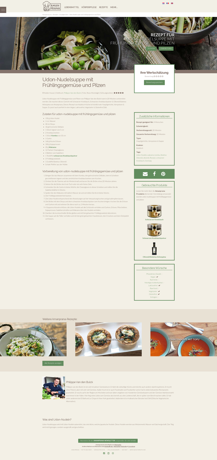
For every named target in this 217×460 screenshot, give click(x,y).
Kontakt (125, 450)
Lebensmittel (71, 7)
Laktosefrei (152, 285)
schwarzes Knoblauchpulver (65, 156)
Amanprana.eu (47, 14)
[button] (3, 10)
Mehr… (114, 7)
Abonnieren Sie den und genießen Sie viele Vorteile (108, 440)
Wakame (52, 147)
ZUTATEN (151, 48)
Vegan (153, 277)
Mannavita (118, 445)
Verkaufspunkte (99, 450)
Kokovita (124, 446)
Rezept (153, 158)
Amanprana (75, 450)
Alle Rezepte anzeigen (53, 363)
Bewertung (149, 76)
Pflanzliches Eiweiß (153, 274)
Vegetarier (153, 291)
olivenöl (146, 158)
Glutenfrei (153, 294)
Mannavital (117, 446)
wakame (150, 155)
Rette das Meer (86, 450)
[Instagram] (113, 453)
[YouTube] (108, 453)
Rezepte (103, 7)
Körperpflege (89, 7)
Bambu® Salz (109, 446)
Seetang (148, 161)
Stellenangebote (113, 450)
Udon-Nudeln (141, 155)
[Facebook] (104, 453)
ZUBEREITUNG (166, 48)
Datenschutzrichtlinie (138, 450)
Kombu (54, 135)
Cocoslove (131, 446)
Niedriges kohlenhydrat (154, 282)
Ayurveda (153, 280)
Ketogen (153, 297)
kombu (157, 155)
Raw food (153, 288)
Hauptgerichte (63, 14)
